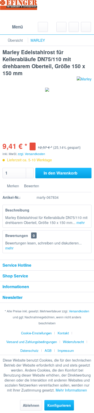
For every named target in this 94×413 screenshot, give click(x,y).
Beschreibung (17, 209)
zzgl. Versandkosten (31, 154)
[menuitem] (12, 27)
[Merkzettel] (61, 27)
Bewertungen (16, 235)
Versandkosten (79, 311)
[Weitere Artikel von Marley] (84, 80)
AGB (48, 350)
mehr (80, 222)
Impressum (66, 350)
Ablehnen (31, 405)
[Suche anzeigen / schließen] (43, 27)
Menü (17, 27)
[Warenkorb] (86, 27)
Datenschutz (29, 350)
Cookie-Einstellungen (36, 333)
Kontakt (63, 333)
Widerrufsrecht (73, 341)
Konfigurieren (59, 405)
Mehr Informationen (71, 390)
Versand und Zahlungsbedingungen (31, 341)
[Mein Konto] (74, 27)
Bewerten (31, 185)
